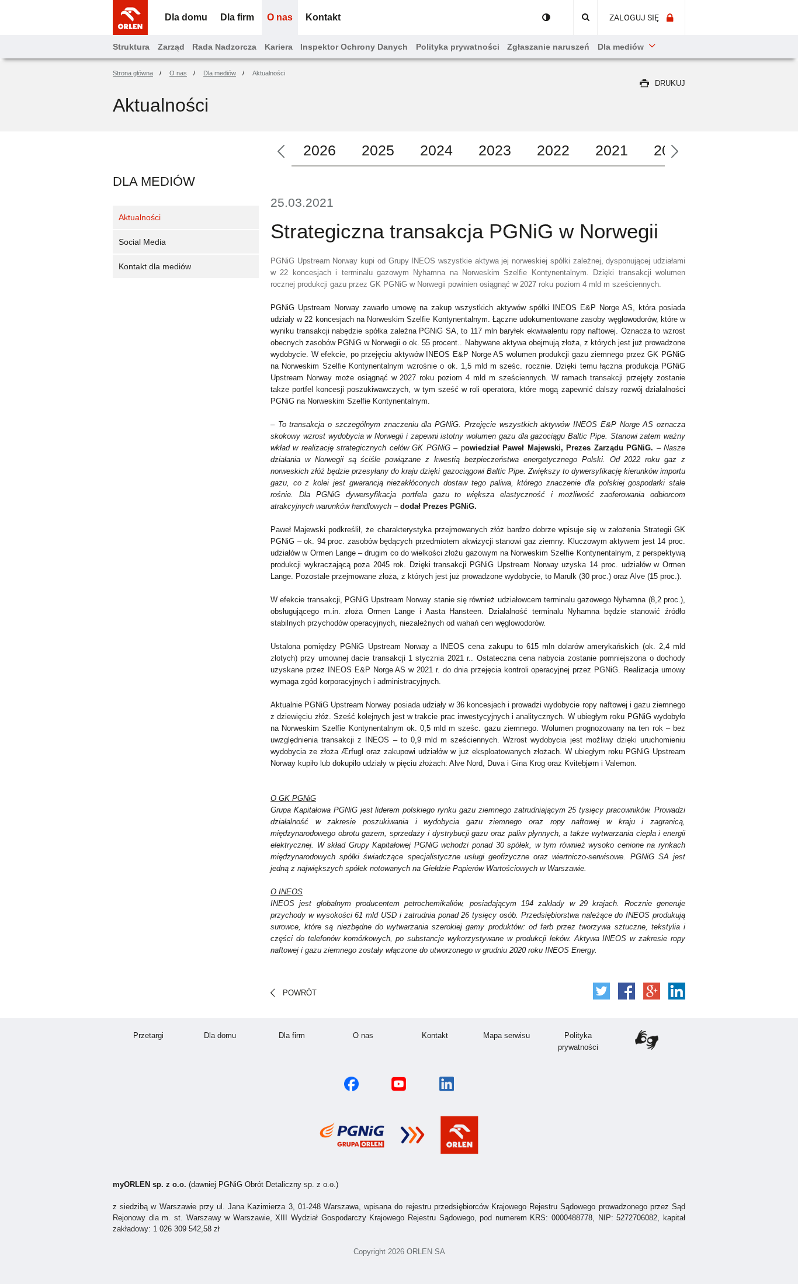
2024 (436, 150)
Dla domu (230, 1035)
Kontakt (446, 1035)
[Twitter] (601, 991)
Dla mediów (154, 181)
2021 (611, 150)
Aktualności (140, 217)
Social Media (142, 242)
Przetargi (158, 1035)
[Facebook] (626, 991)
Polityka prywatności (586, 1041)
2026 (319, 150)
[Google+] (651, 991)
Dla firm (303, 1035)
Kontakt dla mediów (155, 266)
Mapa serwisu (512, 1035)
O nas (376, 1035)
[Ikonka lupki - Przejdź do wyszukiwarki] (585, 17)
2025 (378, 150)
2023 (494, 150)
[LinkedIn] (676, 991)
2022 (553, 150)
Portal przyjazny (546, 17)
